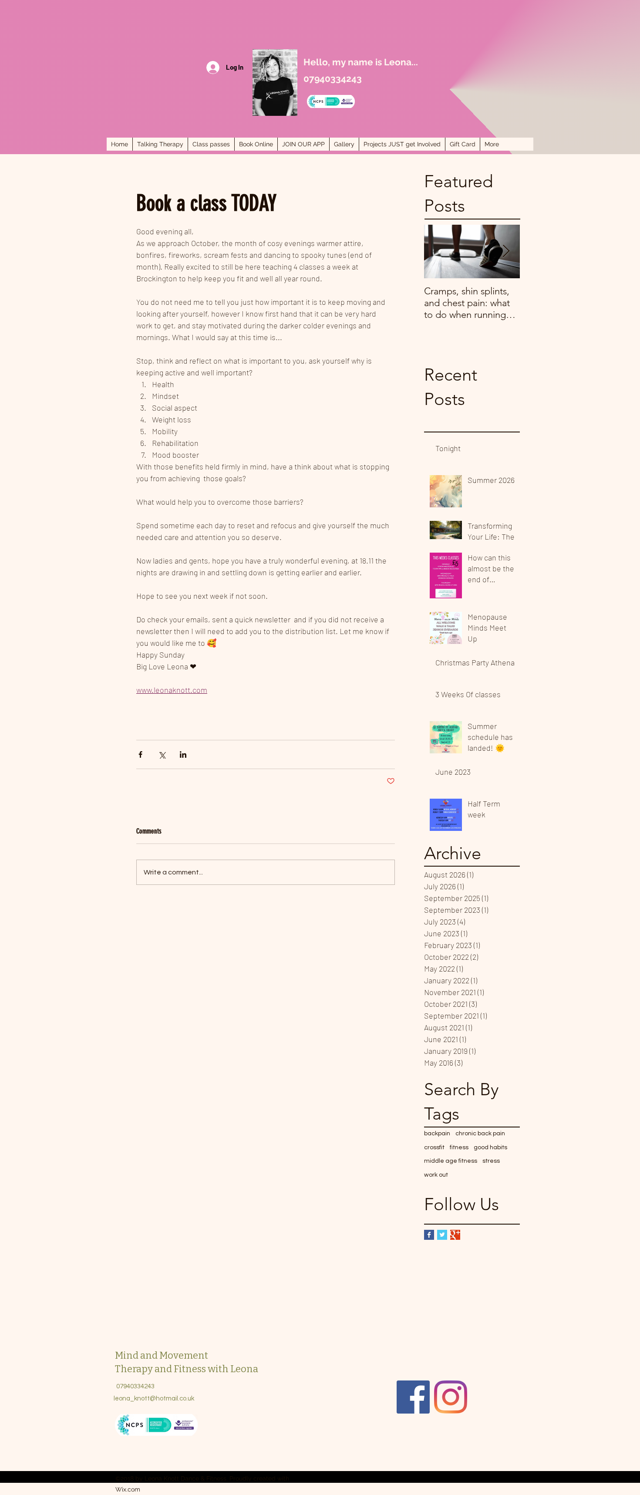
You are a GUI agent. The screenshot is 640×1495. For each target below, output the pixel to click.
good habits (490, 1147)
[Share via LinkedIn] (183, 754)
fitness (459, 1147)
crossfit (434, 1147)
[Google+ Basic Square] (455, 1235)
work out (436, 1175)
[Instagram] (450, 1397)
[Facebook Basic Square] (429, 1235)
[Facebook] (413, 1397)
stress (491, 1161)
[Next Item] (506, 251)
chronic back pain (480, 1134)
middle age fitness (450, 1161)
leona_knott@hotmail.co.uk (154, 1398)
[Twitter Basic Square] (442, 1235)
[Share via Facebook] (140, 754)
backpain (437, 1134)
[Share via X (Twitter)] (162, 754)
